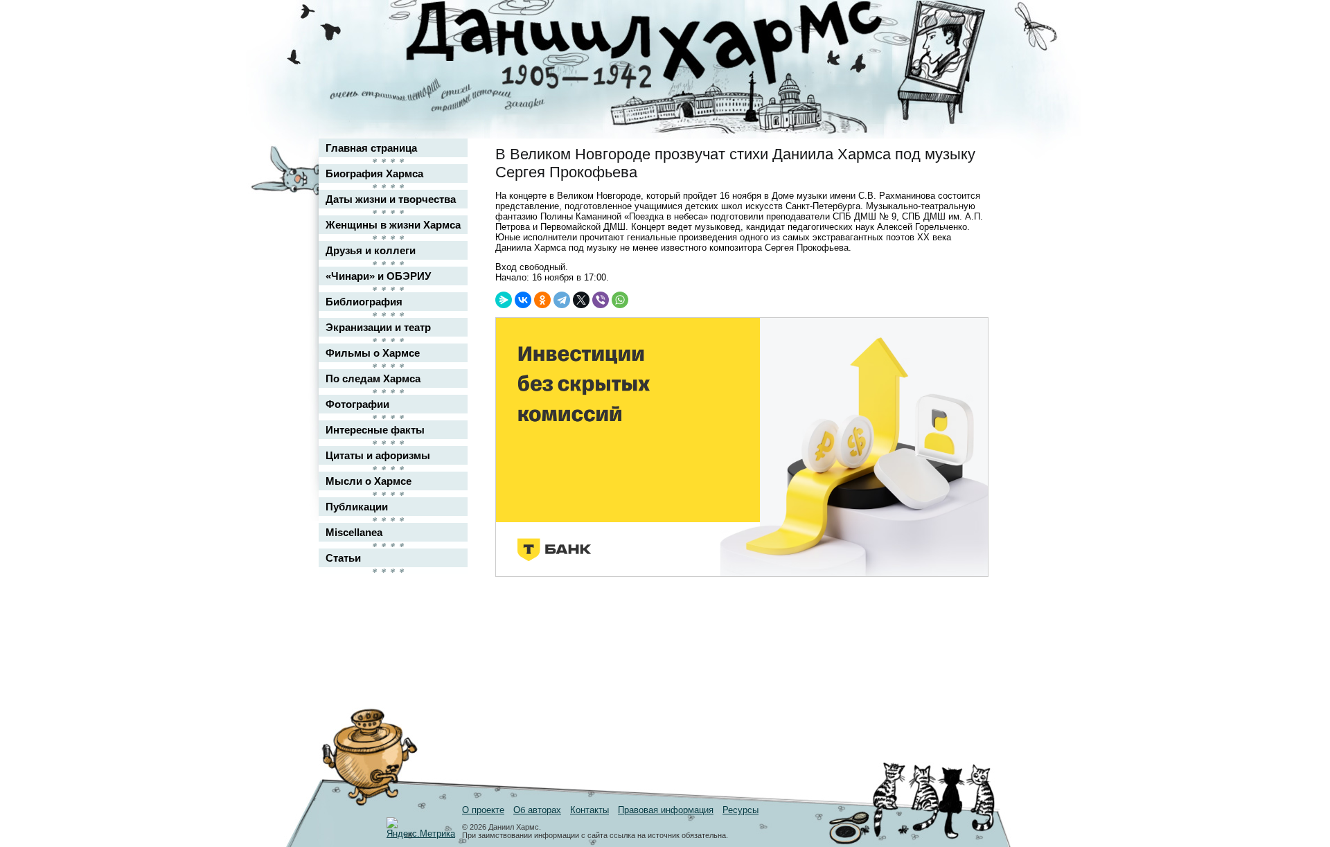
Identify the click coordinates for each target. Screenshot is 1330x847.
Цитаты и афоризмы (378, 455)
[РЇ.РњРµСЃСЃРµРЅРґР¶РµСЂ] (503, 300)
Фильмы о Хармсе (373, 353)
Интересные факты (375, 430)
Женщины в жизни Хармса (393, 225)
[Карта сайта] (967, 23)
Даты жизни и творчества (391, 199)
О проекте (483, 810)
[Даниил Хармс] (670, 45)
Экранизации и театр (378, 327)
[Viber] (600, 300)
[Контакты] (967, 50)
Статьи (343, 558)
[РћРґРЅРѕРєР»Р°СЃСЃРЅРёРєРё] (542, 300)
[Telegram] (561, 300)
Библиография (364, 301)
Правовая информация (665, 810)
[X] (581, 300)
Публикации (357, 506)
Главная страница (371, 148)
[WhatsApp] (620, 300)
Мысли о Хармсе (368, 481)
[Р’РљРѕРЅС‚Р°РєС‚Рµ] (523, 300)
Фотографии (357, 404)
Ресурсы (740, 810)
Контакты (589, 810)
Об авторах (537, 810)
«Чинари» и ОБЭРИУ (378, 276)
